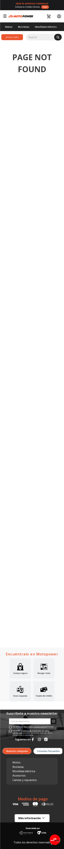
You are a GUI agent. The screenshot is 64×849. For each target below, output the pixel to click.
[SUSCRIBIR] (53, 721)
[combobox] (44, 37)
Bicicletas (18, 767)
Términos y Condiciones (34, 726)
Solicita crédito (12, 37)
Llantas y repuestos (24, 780)
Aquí (45, 6)
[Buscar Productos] (58, 37)
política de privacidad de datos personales (31, 731)
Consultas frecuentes (48, 751)
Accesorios (19, 775)
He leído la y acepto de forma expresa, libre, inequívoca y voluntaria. (32, 733)
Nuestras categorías (17, 751)
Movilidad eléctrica (23, 771)
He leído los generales (33, 727)
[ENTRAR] (58, 16)
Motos (16, 762)
